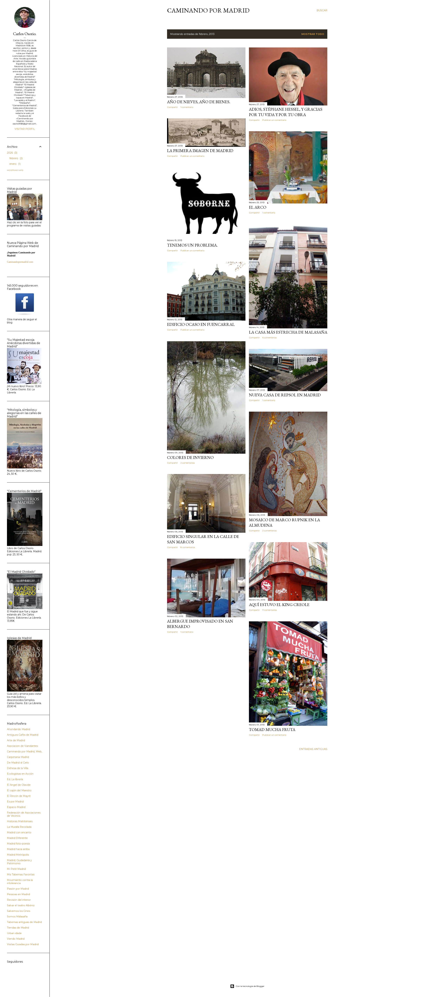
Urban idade (14, 933)
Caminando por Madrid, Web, (24, 751)
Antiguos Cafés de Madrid (22, 734)
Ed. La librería (15, 779)
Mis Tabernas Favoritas (20, 874)
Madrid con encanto (19, 832)
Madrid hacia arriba (18, 849)
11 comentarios (269, 610)
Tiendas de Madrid (18, 927)
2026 (12, 152)
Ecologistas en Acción (20, 773)
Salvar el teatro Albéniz (21, 905)
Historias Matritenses (20, 821)
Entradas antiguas (313, 749)
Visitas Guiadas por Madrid (23, 944)
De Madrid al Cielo (18, 762)
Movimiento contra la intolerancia (20, 881)
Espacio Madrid (16, 807)
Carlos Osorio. (24, 33)
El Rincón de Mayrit (19, 796)
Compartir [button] (172, 107)
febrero (15, 158)
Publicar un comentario (274, 120)
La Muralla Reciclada (19, 826)
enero (14, 163)
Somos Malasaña (17, 916)
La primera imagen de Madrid (200, 150)
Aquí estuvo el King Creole (279, 604)
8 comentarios (187, 547)
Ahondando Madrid (18, 729)
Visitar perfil (25, 128)
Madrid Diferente (17, 838)
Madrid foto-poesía (18, 843)
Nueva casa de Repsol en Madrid (285, 395)
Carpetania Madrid (18, 757)
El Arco (257, 207)
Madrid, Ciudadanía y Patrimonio (19, 862)
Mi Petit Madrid (16, 869)
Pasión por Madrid (18, 888)
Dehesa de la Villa (17, 768)
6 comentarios (269, 337)
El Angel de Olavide (19, 784)
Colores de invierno (190, 457)
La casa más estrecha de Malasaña (288, 332)
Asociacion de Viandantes (22, 745)
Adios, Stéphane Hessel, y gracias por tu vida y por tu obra (285, 112)
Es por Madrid (15, 801)
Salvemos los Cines (18, 911)
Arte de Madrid (16, 740)
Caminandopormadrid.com (20, 262)
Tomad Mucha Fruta (272, 729)
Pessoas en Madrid (18, 894)
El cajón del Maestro (19, 790)
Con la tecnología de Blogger (250, 986)
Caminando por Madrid (208, 10)
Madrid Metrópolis (18, 854)
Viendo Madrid (16, 938)
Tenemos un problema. (192, 245)
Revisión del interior (19, 899)
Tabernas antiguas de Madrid (24, 922)
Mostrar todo (312, 34)
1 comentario (186, 107)
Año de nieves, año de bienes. (198, 101)
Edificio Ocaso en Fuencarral (201, 324)
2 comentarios (187, 462)
